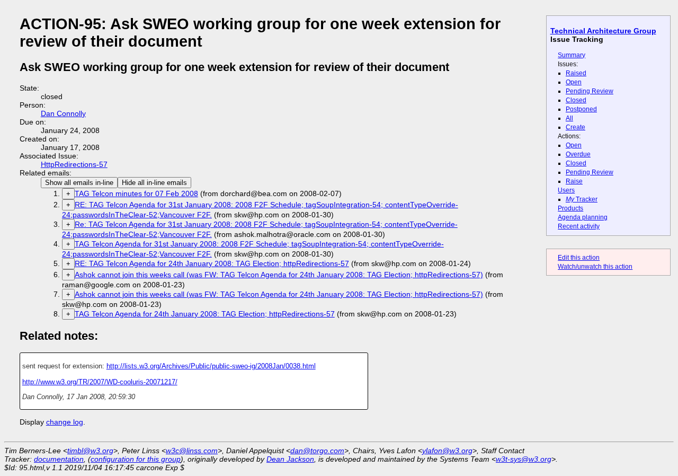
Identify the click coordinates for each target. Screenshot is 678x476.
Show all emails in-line (79, 183)
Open (574, 82)
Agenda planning (583, 217)
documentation (59, 459)
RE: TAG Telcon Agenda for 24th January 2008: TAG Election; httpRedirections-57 (212, 263)
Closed (576, 100)
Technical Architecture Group (603, 31)
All (569, 118)
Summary (571, 55)
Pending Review (589, 91)
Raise (574, 181)
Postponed (581, 109)
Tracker (581, 199)
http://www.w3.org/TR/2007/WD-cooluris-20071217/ (99, 382)
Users (566, 190)
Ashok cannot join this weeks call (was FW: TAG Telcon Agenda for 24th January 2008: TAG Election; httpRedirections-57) (279, 274)
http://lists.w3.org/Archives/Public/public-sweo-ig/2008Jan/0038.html (211, 366)
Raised (576, 73)
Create (575, 127)
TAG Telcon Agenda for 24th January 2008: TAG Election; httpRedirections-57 (205, 314)
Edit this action (579, 257)
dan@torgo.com (317, 450)
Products (570, 208)
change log (64, 422)
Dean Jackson (290, 459)
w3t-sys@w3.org (523, 459)
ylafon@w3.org (447, 450)
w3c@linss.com (192, 450)
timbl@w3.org (90, 450)
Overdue (578, 154)
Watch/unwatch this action (595, 266)
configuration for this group (136, 459)
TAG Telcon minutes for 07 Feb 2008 (136, 193)
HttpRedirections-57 (74, 164)
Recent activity (579, 226)
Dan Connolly (63, 113)
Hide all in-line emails (154, 183)
